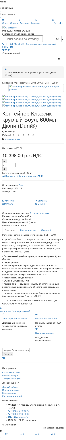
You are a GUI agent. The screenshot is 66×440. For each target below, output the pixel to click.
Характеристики (28, 229)
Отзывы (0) (46, 229)
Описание (10, 229)
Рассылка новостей (12, 396)
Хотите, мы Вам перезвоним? (41, 43)
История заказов (10, 390)
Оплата (14, 22)
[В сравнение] (42, 175)
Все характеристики (39, 212)
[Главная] (6, 69)
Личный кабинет (10, 386)
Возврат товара (10, 375)
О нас (5, 22)
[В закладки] (39, 175)
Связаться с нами (11, 372)
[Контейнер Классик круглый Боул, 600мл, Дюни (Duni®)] (36, 88)
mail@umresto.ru (19, 416)
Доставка (24, 22)
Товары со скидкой (11, 378)
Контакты (35, 22)
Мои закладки (9, 393)
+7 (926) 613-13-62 (19, 413)
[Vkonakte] (3, 357)
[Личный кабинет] (61, 22)
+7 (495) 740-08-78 (19, 410)
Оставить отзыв (12, 138)
